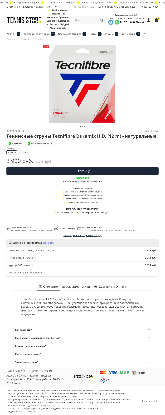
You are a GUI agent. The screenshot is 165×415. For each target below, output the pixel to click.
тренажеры (89, 402)
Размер (10, 148)
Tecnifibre (39, 39)
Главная (10, 39)
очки (34, 402)
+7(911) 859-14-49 (41, 371)
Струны (109, 33)
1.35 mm (24, 152)
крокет (9, 402)
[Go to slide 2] (82, 126)
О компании (13, 6)
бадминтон (67, 399)
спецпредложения (15, 405)
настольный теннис (84, 399)
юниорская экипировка (108, 402)
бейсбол (115, 399)
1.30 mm (12, 152)
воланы (27, 402)
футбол (46, 399)
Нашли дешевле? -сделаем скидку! (82, 235)
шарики (49, 402)
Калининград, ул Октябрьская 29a (116, 6)
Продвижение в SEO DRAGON (21, 411)
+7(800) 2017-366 (149, 6)
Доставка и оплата (33, 6)
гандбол (106, 399)
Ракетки (10, 33)
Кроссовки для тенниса (37, 33)
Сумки (93, 33)
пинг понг (126, 399)
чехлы (41, 402)
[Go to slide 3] (84, 126)
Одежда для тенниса (69, 33)
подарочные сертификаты (39, 405)
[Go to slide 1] (80, 126)
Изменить (48, 242)
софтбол (18, 402)
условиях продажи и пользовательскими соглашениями (69, 408)
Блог (48, 6)
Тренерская (128, 33)
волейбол (56, 399)
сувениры (78, 402)
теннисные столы (63, 402)
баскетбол (37, 399)
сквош (98, 399)
